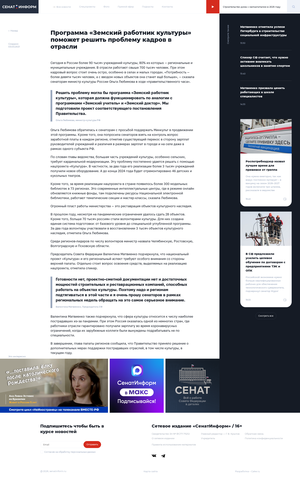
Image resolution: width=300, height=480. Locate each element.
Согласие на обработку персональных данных (69, 452)
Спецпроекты (87, 6)
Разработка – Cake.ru (247, 471)
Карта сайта (151, 471)
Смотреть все (265, 315)
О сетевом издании (163, 438)
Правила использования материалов (174, 444)
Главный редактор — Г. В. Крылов (220, 433)
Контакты (167, 6)
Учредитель (208, 438)
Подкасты (147, 6)
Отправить (92, 444)
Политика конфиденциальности (264, 438)
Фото (106, 6)
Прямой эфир (126, 6)
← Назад (13, 30)
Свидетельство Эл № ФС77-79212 (171, 433)
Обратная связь (254, 433)
